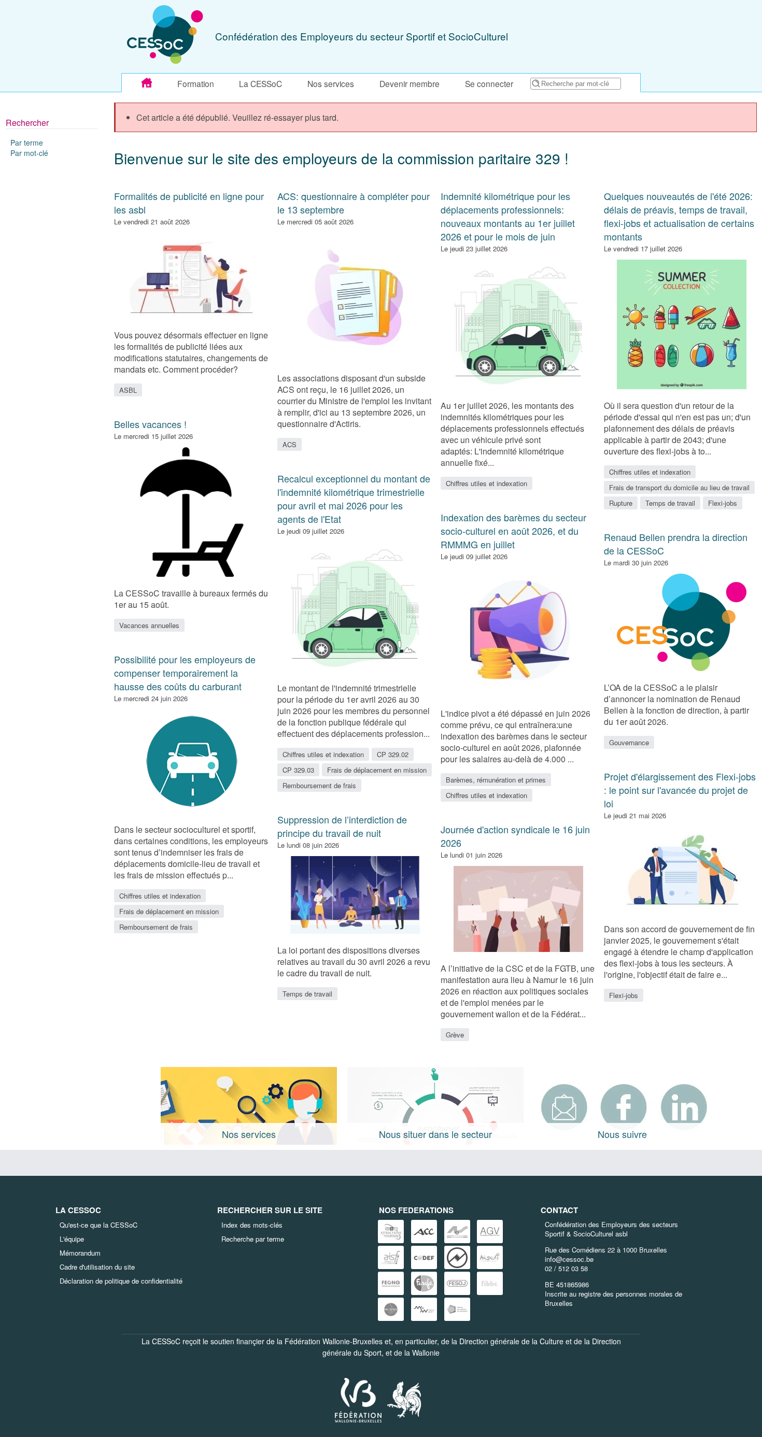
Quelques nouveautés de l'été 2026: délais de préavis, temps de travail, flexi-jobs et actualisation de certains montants (679, 216)
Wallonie (426, 1352)
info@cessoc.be (569, 1259)
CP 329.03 (298, 770)
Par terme (26, 142)
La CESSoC (260, 83)
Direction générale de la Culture (511, 1341)
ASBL (128, 390)
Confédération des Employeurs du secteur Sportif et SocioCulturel (361, 36)
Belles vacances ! (150, 424)
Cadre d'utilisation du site (97, 1267)
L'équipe (72, 1239)
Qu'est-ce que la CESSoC (98, 1225)
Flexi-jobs (722, 503)
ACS (290, 444)
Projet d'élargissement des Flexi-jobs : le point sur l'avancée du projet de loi (680, 790)
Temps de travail (307, 994)
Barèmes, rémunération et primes (496, 780)
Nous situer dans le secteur (435, 1134)
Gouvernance (629, 742)
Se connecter (489, 83)
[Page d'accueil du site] (147, 83)
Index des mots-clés (252, 1225)
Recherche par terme (252, 1239)
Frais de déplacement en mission (169, 911)
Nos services (330, 83)
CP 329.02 (392, 754)
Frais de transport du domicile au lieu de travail (679, 487)
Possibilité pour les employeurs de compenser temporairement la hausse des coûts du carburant (185, 672)
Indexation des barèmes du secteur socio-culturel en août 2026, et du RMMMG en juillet (513, 530)
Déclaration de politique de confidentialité (121, 1281)
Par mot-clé (29, 153)
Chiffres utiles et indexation (160, 896)
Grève (455, 1035)
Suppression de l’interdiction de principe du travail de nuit (342, 826)
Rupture (620, 503)
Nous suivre (622, 1134)
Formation (195, 83)
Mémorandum (80, 1253)
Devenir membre (409, 83)
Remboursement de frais (156, 927)
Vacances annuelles (149, 625)
